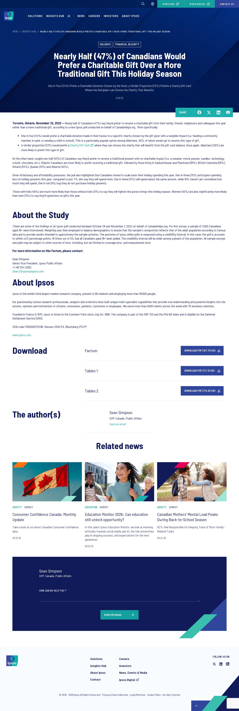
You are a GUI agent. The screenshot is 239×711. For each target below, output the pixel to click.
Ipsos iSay (168, 3)
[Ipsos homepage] (9, 16)
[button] (143, 4)
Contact (95, 679)
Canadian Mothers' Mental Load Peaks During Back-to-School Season (187, 517)
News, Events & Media (133, 672)
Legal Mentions (137, 694)
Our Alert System (171, 694)
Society (17, 507)
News (81, 15)
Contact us (227, 3)
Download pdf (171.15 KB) (199, 370)
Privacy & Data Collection (115, 694)
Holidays (105, 44)
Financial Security (127, 44)
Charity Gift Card (79, 145)
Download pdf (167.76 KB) (200, 350)
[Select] (152, 4)
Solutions (35, 15)
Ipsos (15, 31)
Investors (111, 15)
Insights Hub (55, 15)
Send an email (118, 424)
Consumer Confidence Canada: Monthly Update (44, 517)
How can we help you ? (53, 590)
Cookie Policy (154, 694)
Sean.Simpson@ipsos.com (28, 271)
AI (69, 15)
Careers (94, 15)
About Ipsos (130, 15)
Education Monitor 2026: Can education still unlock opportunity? (116, 517)
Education (91, 507)
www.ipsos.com (21, 335)
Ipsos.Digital (197, 3)
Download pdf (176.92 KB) (200, 390)
